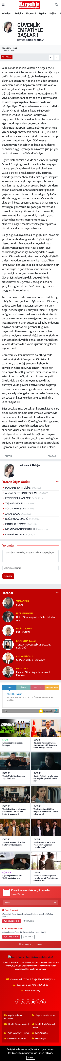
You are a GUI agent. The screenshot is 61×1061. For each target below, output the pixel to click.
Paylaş (8, 56)
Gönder (8, 576)
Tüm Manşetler (41, 1033)
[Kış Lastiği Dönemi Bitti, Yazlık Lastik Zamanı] (15, 861)
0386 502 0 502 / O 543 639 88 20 (32, 985)
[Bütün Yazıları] (57, 481)
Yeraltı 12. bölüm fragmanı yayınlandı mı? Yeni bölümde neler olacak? (45, 878)
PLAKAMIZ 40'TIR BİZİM (17, 487)
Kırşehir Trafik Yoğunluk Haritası (43, 1026)
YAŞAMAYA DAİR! (14, 503)
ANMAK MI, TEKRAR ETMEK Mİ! (21, 493)
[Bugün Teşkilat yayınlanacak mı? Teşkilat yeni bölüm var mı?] (46, 761)
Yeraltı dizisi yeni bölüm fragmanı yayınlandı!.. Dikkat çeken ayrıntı (45, 811)
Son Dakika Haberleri (16, 1038)
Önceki (8, 456)
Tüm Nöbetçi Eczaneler (32, 944)
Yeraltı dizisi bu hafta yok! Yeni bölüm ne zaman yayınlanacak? (44, 844)
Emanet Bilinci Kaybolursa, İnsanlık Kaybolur (34, 674)
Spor (5, 740)
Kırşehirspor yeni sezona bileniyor (12, 744)
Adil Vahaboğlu (24, 656)
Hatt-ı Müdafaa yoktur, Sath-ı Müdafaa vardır (35, 618)
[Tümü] (57, 592)
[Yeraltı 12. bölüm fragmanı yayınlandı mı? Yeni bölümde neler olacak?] (46, 861)
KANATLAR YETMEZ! (16, 524)
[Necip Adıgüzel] (8, 630)
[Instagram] (28, 1001)
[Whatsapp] (38, 1001)
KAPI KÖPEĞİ (23, 632)
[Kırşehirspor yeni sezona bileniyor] (15, 728)
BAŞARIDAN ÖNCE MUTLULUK (21, 529)
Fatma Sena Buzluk (26, 641)
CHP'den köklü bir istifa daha (30, 659)
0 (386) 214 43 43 (12, 921)
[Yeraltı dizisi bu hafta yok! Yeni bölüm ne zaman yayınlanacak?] (46, 827)
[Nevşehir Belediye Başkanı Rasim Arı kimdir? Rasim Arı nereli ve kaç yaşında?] (46, 728)
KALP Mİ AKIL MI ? (15, 534)
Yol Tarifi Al (30, 921)
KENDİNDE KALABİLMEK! (18, 498)
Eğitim (42, 13)
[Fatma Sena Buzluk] (8, 644)
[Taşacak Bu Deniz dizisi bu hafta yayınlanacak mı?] (15, 827)
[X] (23, 1001)
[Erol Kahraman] (8, 616)
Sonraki (52, 456)
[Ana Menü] (3, 4)
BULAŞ (19, 604)
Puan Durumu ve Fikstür (18, 1033)
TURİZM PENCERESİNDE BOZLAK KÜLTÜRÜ (33, 646)
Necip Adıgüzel (24, 628)
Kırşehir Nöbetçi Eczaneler (13, 1017)
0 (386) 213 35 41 (12, 937)
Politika (19, 13)
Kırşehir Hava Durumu (45, 1015)
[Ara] (56, 5)
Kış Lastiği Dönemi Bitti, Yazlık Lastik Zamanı (12, 876)
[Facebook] (17, 1001)
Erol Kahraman (24, 613)
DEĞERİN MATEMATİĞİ (17, 518)
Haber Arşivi (40, 1038)
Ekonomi (31, 13)
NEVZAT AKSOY (23, 668)
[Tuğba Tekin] (8, 602)
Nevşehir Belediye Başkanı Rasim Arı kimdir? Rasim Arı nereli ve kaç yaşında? (45, 745)
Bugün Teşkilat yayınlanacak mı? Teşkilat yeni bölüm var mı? (45, 778)
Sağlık (52, 13)
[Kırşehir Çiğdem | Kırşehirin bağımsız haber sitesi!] (29, 4)
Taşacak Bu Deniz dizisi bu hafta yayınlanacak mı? (13, 843)
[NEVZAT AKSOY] (8, 671)
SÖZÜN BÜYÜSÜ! (14, 508)
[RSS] (43, 1001)
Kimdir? (37, 740)
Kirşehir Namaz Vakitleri (18, 1024)
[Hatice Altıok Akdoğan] (8, 26)
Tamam (30, 1058)
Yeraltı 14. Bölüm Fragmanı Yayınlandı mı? (13, 777)
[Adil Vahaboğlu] (8, 657)
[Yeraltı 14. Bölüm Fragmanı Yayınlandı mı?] (15, 761)
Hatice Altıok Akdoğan (30, 40)
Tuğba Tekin (22, 601)
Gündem (6, 13)
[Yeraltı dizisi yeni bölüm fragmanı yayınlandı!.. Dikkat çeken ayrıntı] (46, 794)
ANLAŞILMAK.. (13, 513)
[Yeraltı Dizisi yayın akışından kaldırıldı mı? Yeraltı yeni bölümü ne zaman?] (15, 794)
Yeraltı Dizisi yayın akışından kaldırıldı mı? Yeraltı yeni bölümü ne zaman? (14, 811)
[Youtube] (33, 1001)
